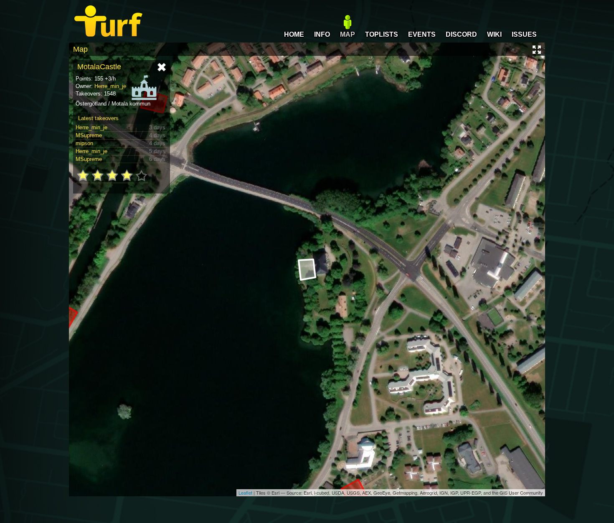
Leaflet (245, 492)
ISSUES (524, 34)
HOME (294, 34)
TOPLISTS (381, 34)
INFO (322, 34)
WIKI (494, 34)
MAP (347, 34)
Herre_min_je (110, 86)
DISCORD (461, 34)
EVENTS (422, 34)
